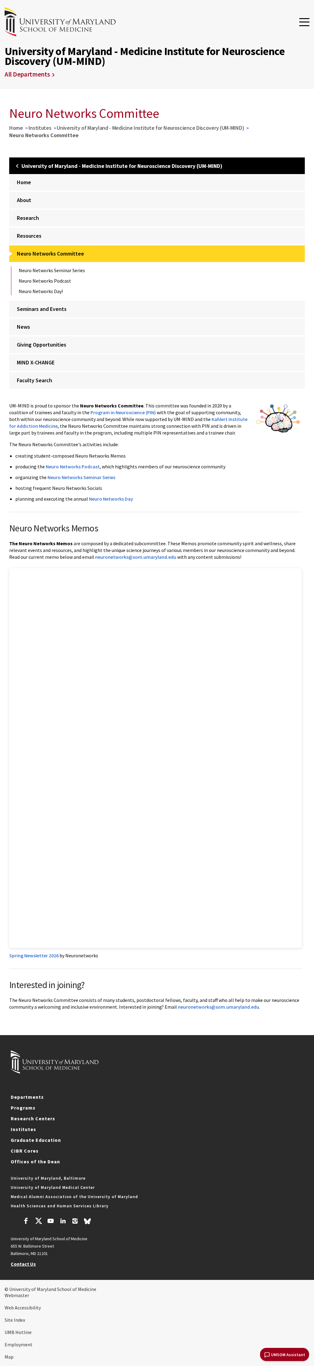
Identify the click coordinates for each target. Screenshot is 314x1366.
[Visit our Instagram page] (75, 1222)
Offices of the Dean (35, 1161)
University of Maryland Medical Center (53, 1187)
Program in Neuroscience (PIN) (123, 412)
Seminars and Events (42, 308)
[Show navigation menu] (304, 22)
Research (28, 217)
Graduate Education (36, 1140)
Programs (23, 1108)
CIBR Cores (25, 1151)
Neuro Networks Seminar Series (52, 270)
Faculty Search (34, 380)
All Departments (27, 74)
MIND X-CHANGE (36, 362)
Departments (27, 1097)
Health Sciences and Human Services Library (60, 1206)
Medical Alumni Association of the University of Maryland (74, 1196)
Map (9, 1357)
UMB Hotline (18, 1332)
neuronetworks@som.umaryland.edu (135, 557)
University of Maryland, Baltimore (48, 1178)
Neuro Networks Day (111, 499)
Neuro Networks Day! (41, 291)
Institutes (40, 127)
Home (16, 127)
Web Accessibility (23, 1307)
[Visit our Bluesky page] (87, 1223)
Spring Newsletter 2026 (34, 955)
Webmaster (17, 1295)
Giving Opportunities (41, 344)
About (24, 200)
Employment (19, 1344)
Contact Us (23, 1264)
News (23, 326)
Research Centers (33, 1118)
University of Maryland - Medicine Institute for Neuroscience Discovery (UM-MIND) (150, 127)
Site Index (15, 1320)
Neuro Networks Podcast (45, 281)
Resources (29, 235)
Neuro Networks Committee (50, 253)
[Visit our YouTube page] (51, 1222)
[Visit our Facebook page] (26, 1222)
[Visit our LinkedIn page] (63, 1222)
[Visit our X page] (38, 1222)
